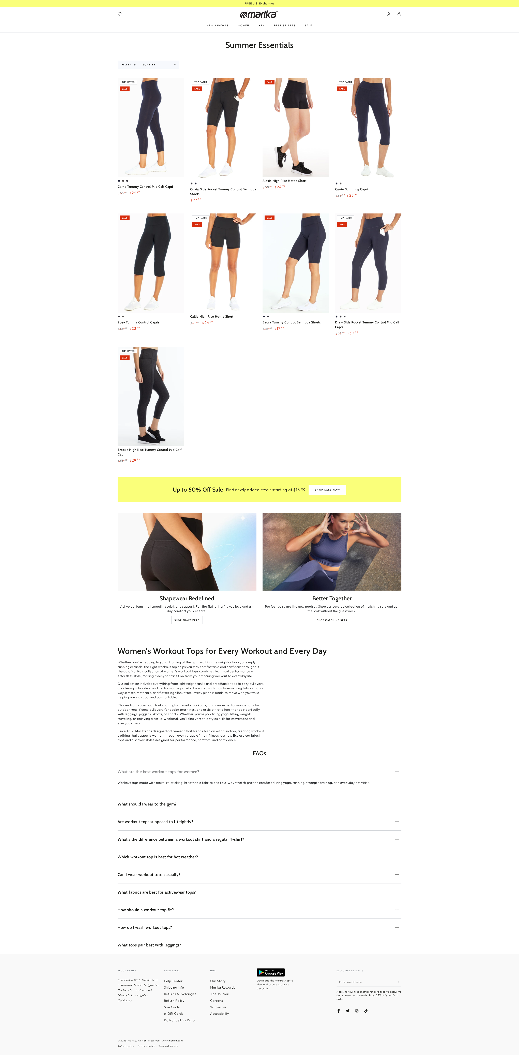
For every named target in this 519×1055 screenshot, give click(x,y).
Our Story (217, 981)
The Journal (219, 994)
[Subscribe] (399, 982)
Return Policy (174, 1000)
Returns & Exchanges (180, 994)
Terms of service (168, 1046)
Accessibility (219, 1013)
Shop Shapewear (187, 620)
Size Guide (172, 1007)
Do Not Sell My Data (179, 1020)
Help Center (173, 981)
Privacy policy (146, 1046)
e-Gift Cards (173, 1013)
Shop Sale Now (327, 489)
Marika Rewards (222, 987)
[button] (120, 14)
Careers (216, 1000)
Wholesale (218, 1007)
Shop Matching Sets (332, 620)
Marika (132, 1040)
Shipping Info (174, 987)
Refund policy (126, 1046)
